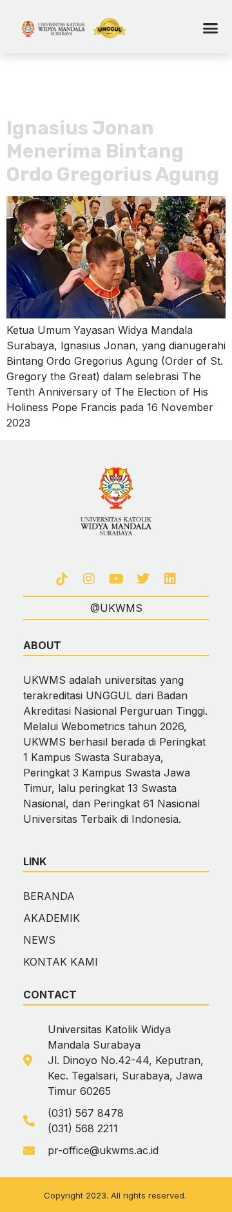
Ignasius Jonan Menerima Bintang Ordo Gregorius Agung (112, 151)
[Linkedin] (170, 579)
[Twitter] (143, 579)
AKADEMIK (51, 918)
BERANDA (49, 896)
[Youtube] (116, 579)
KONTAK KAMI (60, 961)
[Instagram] (89, 579)
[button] (210, 28)
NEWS (39, 939)
